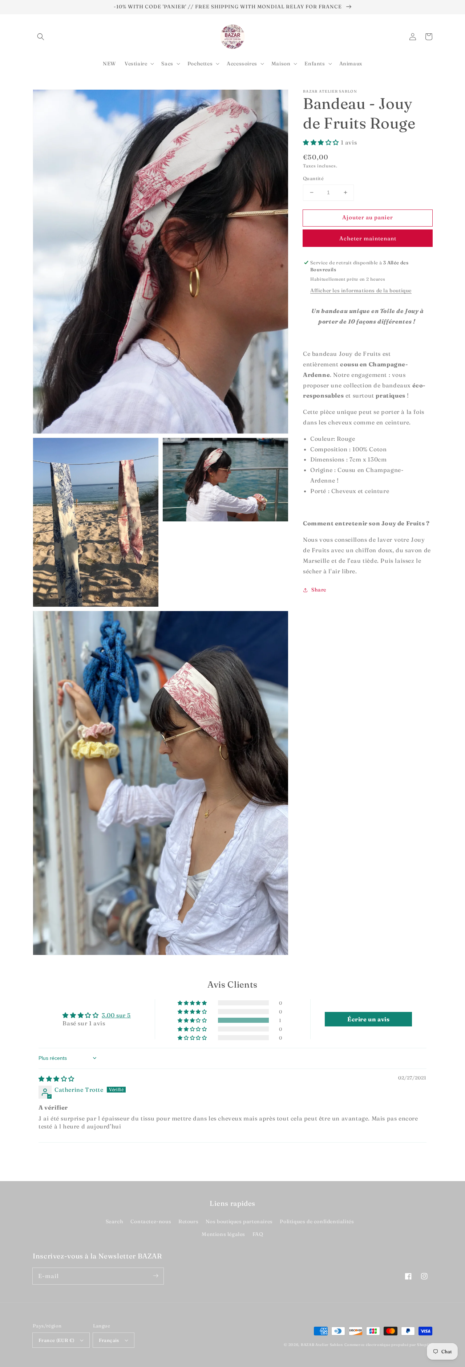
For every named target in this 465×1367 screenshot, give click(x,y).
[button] (41, 37)
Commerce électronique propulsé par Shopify (388, 1344)
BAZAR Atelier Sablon (322, 1344)
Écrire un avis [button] (368, 1019)
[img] (56, 1078)
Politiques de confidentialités (317, 1221)
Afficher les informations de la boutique (361, 290)
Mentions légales (223, 1234)
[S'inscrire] (155, 1276)
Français (109, 1340)
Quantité (313, 178)
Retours (188, 1221)
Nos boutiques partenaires (239, 1221)
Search (115, 1221)
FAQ (257, 1234)
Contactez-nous (150, 1221)
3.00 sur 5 (116, 1015)
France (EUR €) (56, 1340)
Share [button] (318, 589)
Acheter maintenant (367, 238)
